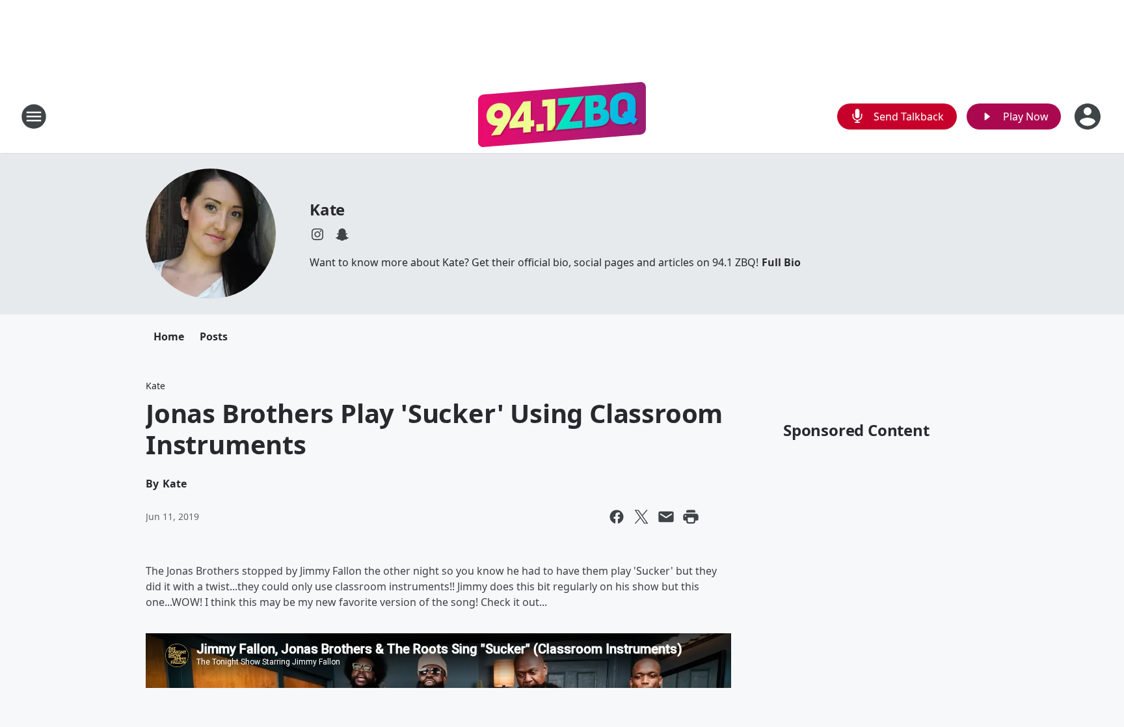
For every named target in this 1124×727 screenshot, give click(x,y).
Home (169, 336)
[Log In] (1089, 116)
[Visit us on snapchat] (342, 234)
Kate (327, 209)
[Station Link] (562, 116)
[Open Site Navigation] (34, 116)
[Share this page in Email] (666, 517)
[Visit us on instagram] (317, 234)
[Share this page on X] (641, 517)
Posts (214, 336)
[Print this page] (691, 517)
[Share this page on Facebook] (617, 517)
